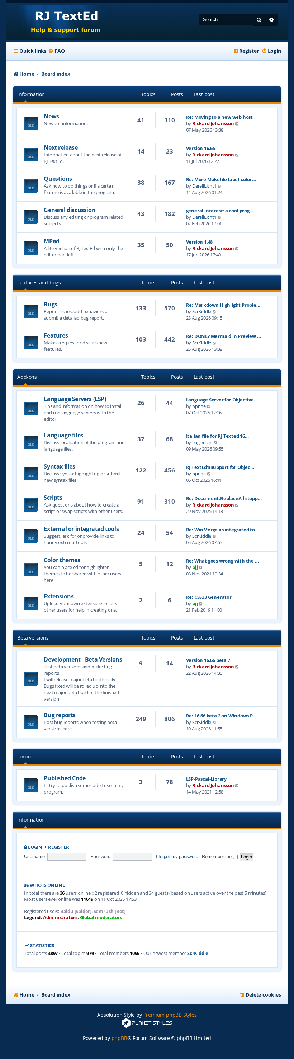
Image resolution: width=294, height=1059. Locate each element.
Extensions (59, 596)
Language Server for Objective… (222, 399)
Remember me (217, 856)
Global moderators (101, 917)
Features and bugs (39, 282)
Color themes (62, 560)
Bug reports (60, 715)
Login (35, 847)
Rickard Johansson (213, 123)
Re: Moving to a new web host (219, 117)
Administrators (60, 917)
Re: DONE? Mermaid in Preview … (223, 336)
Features (56, 335)
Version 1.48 (199, 242)
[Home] (59, 21)
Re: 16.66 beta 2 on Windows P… (221, 715)
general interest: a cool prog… (219, 210)
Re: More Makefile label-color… (221, 179)
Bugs (50, 304)
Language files (63, 435)
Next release (60, 147)
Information (31, 94)
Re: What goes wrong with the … (222, 560)
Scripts (53, 498)
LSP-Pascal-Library (206, 779)
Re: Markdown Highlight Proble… (223, 305)
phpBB (119, 1038)
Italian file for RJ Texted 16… (217, 436)
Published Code (64, 778)
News (51, 116)
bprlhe (199, 406)
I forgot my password (177, 856)
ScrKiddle (201, 311)
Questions (58, 179)
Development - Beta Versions (83, 659)
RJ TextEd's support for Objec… (220, 467)
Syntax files (59, 466)
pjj (195, 567)
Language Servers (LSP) (75, 399)
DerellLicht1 (204, 186)
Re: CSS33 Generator (209, 597)
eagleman (202, 442)
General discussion (69, 210)
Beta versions (32, 637)
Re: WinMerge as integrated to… (222, 529)
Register (58, 847)
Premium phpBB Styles (170, 1014)
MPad (51, 241)
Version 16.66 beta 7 (208, 660)
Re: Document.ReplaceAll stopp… (224, 498)
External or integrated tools (81, 529)
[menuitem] (56, 51)
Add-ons (27, 376)
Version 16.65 (200, 148)
